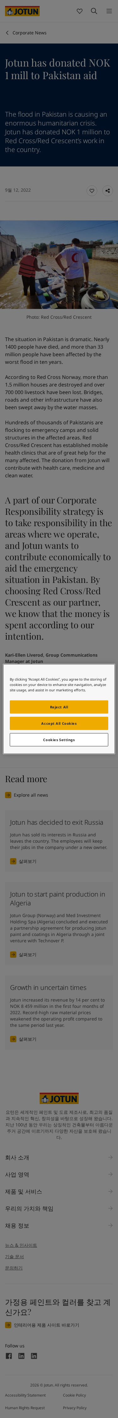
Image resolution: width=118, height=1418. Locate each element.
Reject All (59, 707)
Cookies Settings (59, 739)
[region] (59, 709)
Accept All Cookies (58, 723)
